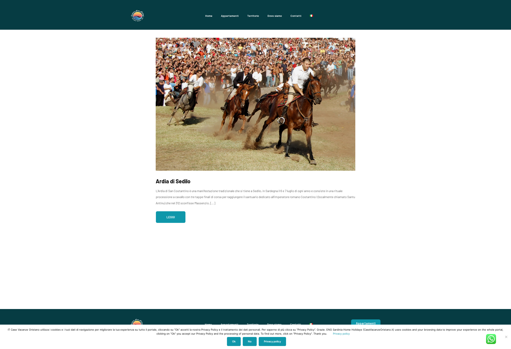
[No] (506, 337)
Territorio (253, 15)
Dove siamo (274, 15)
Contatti (295, 15)
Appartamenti (230, 15)
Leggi (170, 217)
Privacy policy (341, 333)
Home (208, 15)
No (250, 341)
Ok (234, 341)
